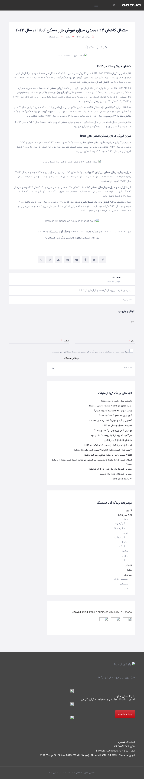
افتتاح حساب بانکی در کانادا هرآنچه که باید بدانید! (108, 455)
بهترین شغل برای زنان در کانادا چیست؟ (113, 430)
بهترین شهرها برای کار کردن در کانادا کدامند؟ (110, 469)
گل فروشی (119, 537)
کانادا (129, 570)
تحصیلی (124, 584)
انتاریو (129, 510)
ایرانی (122, 546)
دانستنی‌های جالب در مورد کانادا (116, 401)
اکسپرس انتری (121, 579)
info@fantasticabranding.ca (112, 751)
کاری (126, 589)
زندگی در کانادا (125, 515)
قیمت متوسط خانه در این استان (80, 206)
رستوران (124, 542)
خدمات (125, 533)
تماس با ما (129, 699)
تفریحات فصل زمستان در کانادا (117, 425)
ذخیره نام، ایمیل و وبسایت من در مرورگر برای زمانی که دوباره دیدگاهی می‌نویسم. (91, 352)
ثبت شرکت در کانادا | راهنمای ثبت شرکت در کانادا (108, 445)
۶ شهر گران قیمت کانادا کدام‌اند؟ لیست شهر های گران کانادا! (103, 450)
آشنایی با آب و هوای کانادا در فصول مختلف (110, 420)
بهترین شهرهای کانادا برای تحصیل (115, 474)
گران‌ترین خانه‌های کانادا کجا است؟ (115, 415)
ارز (123, 560)
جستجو (54, 367)
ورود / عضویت (125, 714)
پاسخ (125, 299)
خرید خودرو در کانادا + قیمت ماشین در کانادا (110, 406)
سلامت (125, 551)
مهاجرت (128, 575)
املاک (68, 37)
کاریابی (128, 565)
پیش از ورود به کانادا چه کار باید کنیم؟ (113, 411)
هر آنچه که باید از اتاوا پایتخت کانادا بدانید (111, 435)
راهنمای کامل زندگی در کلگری (118, 440)
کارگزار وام (120, 523)
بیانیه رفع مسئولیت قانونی (103, 699)
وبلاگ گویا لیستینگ (59, 232)
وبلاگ (121, 699)
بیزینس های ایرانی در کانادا (110, 677)
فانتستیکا (61, 773)
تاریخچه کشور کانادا (122, 479)
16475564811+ (121, 746)
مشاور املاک (119, 528)
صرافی (125, 556)
